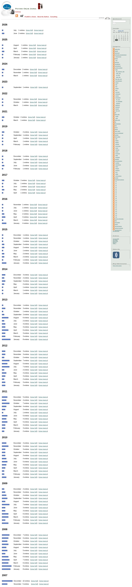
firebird (117, 142)
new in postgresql (119, 133)
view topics (39, 30)
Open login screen (117, 265)
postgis (116, 177)
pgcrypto (117, 92)
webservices (118, 56)
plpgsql (117, 168)
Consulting (53, 16)
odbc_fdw (118, 73)
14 (116, 189)
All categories (116, 231)
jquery (116, 127)
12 (116, 185)
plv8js (116, 174)
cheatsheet (117, 64)
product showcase (119, 218)
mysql (116, 148)
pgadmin (117, 159)
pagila (116, 116)
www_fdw (118, 77)
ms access (117, 146)
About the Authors (43, 16)
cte (115, 112)
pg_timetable (119, 101)
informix (117, 144)
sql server (117, 153)
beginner (117, 62)
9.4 (116, 213)
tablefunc (117, 105)
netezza (117, 149)
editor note (117, 120)
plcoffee (117, 162)
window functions (119, 228)
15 (116, 190)
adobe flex (117, 49)
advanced (117, 53)
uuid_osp (117, 110)
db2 (116, 138)
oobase (116, 135)
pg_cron (118, 99)
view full (29, 30)
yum (116, 60)
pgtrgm (117, 95)
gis (115, 121)
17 (116, 194)
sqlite (116, 155)
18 (116, 196)
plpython (117, 170)
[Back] (114, 30)
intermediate (118, 123)
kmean (117, 88)
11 (116, 183)
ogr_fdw (118, 75)
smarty (116, 224)
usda (116, 118)
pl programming (118, 161)
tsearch (117, 108)
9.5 (116, 215)
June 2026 (115, 241)
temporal (117, 107)
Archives (18, 12)
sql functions (118, 176)
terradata (117, 157)
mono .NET (117, 131)
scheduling (118, 97)
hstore (116, 82)
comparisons (118, 66)
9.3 (116, 211)
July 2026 (115, 240)
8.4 (116, 203)
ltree (116, 90)
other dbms (117, 136)
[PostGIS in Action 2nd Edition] (40, 9)
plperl (116, 166)
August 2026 (116, 238)
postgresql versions (119, 179)
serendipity (117, 222)
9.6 (116, 217)
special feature (118, 226)
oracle (116, 151)
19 (116, 198)
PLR (116, 172)
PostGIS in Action (30, 16)
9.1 (116, 207)
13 (116, 187)
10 (116, 181)
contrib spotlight (118, 67)
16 (116, 192)
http (116, 84)
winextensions (118, 230)
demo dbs (117, 114)
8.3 (116, 202)
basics (116, 58)
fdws (116, 69)
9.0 (116, 205)
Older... (114, 243)
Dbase (116, 140)
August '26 (120, 30)
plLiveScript (118, 164)
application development (120, 54)
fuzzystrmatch (118, 80)
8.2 (116, 200)
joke (116, 125)
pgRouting (117, 94)
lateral (116, 129)
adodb (116, 51)
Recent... (115, 242)
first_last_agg (118, 79)
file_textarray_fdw (120, 71)
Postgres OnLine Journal (26, 9)
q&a (116, 220)
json (116, 86)
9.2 (116, 209)
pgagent (118, 103)
